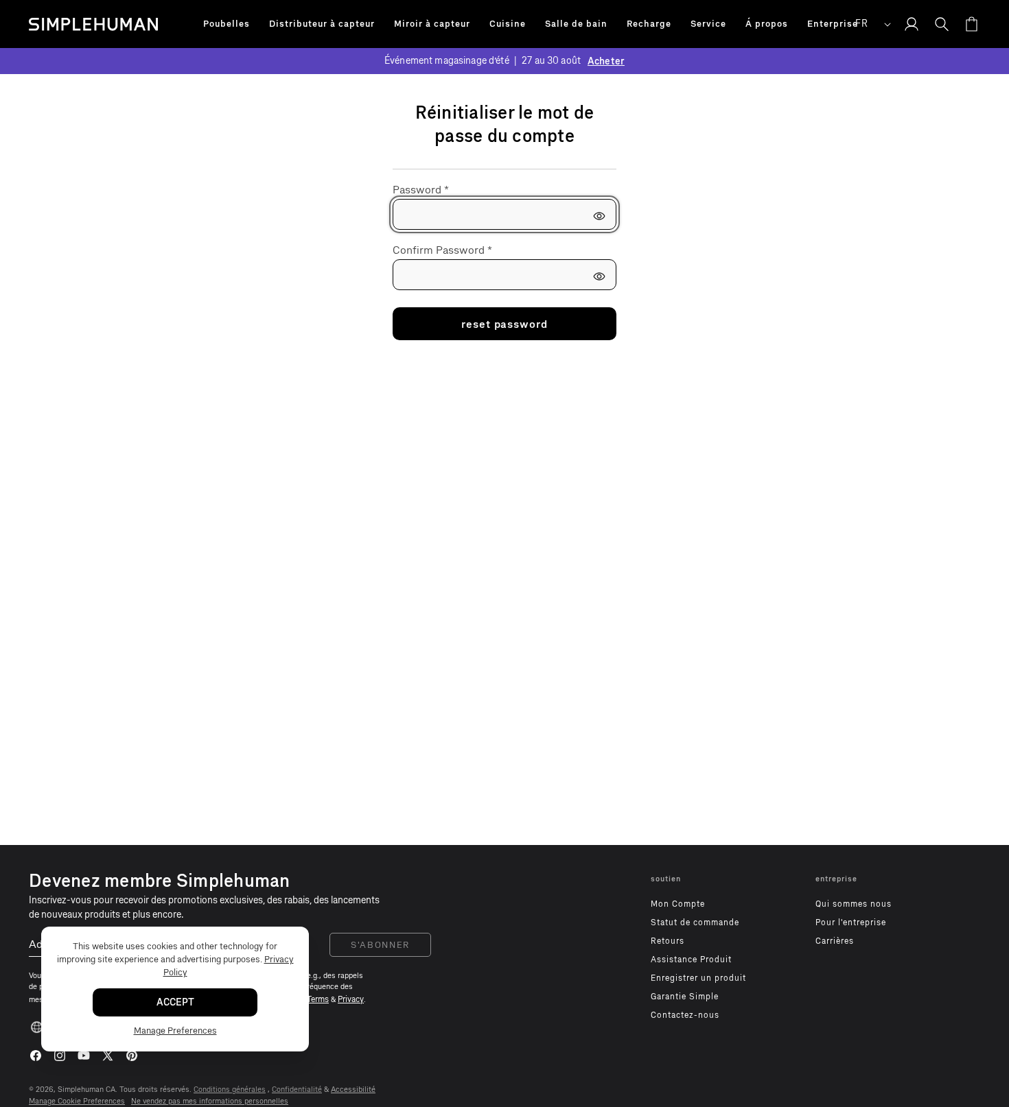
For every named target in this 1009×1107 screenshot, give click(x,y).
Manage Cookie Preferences (77, 1101)
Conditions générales (230, 1089)
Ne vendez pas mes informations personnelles (209, 1101)
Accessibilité (353, 1089)
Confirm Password (442, 250)
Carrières (834, 941)
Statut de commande (695, 922)
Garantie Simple (685, 996)
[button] (226, 24)
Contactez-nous (685, 1015)
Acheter (606, 61)
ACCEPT (175, 1003)
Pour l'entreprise (850, 922)
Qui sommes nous (853, 904)
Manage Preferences (175, 1031)
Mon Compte (678, 904)
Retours (667, 941)
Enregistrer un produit (698, 978)
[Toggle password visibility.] (599, 216)
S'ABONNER (380, 945)
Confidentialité (297, 1089)
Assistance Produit (691, 959)
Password (421, 189)
